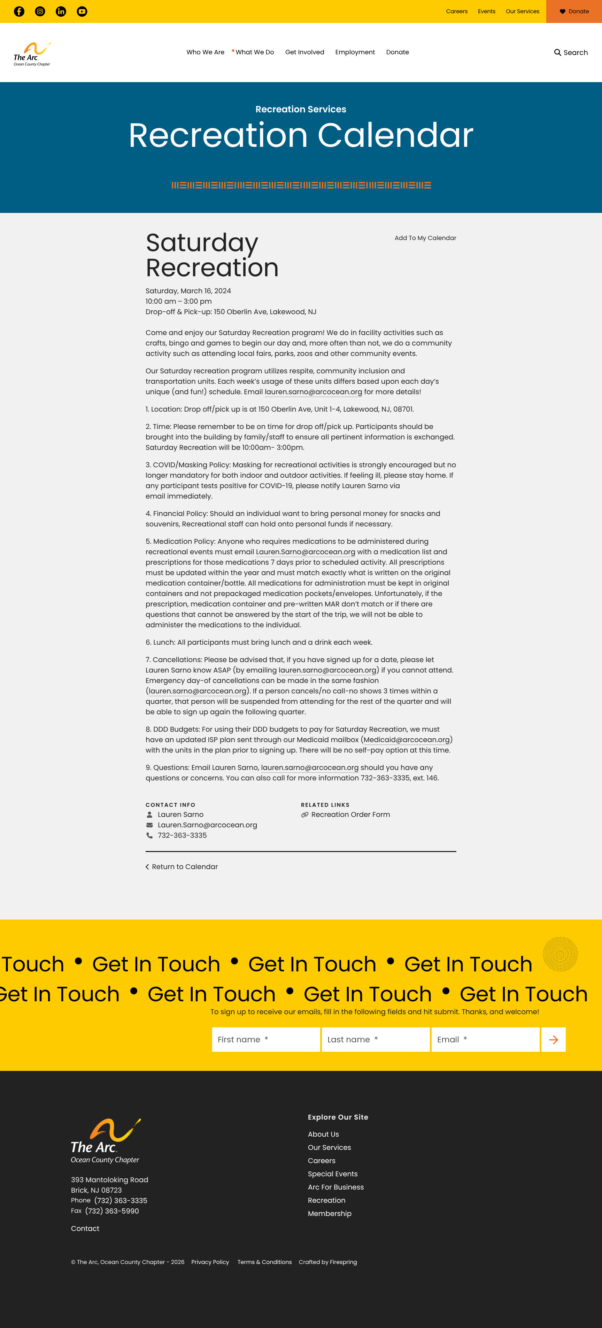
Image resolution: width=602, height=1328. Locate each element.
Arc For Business (336, 1187)
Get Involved (304, 52)
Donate (579, 11)
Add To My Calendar (425, 238)
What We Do (255, 52)
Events (486, 11)
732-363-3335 (182, 835)
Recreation (327, 1200)
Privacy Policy (210, 1262)
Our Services (522, 11)
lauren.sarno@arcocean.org (313, 392)
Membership (330, 1213)
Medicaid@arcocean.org (407, 740)
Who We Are (206, 52)
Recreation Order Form (350, 814)
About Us (323, 1134)
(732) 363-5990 (112, 1211)
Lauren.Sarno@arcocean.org (305, 552)
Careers (457, 11)
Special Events (333, 1174)
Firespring (343, 1262)
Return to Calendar (185, 867)
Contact (85, 1228)
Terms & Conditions (265, 1262)
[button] (571, 52)
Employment (355, 52)
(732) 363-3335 (120, 1201)
